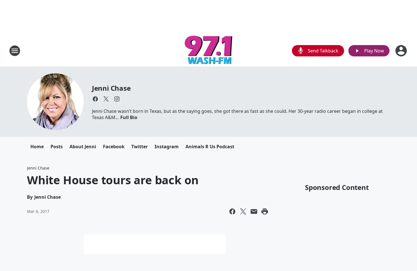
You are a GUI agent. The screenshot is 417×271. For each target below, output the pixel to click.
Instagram (167, 146)
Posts (56, 146)
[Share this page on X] (243, 211)
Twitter (139, 146)
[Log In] (401, 50)
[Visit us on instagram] (116, 99)
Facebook (114, 146)
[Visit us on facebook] (95, 99)
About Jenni (83, 146)
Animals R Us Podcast (210, 146)
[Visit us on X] (106, 99)
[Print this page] (265, 211)
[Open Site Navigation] (14, 50)
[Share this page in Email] (254, 211)
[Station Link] (208, 50)
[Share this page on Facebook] (232, 211)
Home (37, 146)
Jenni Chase (111, 88)
